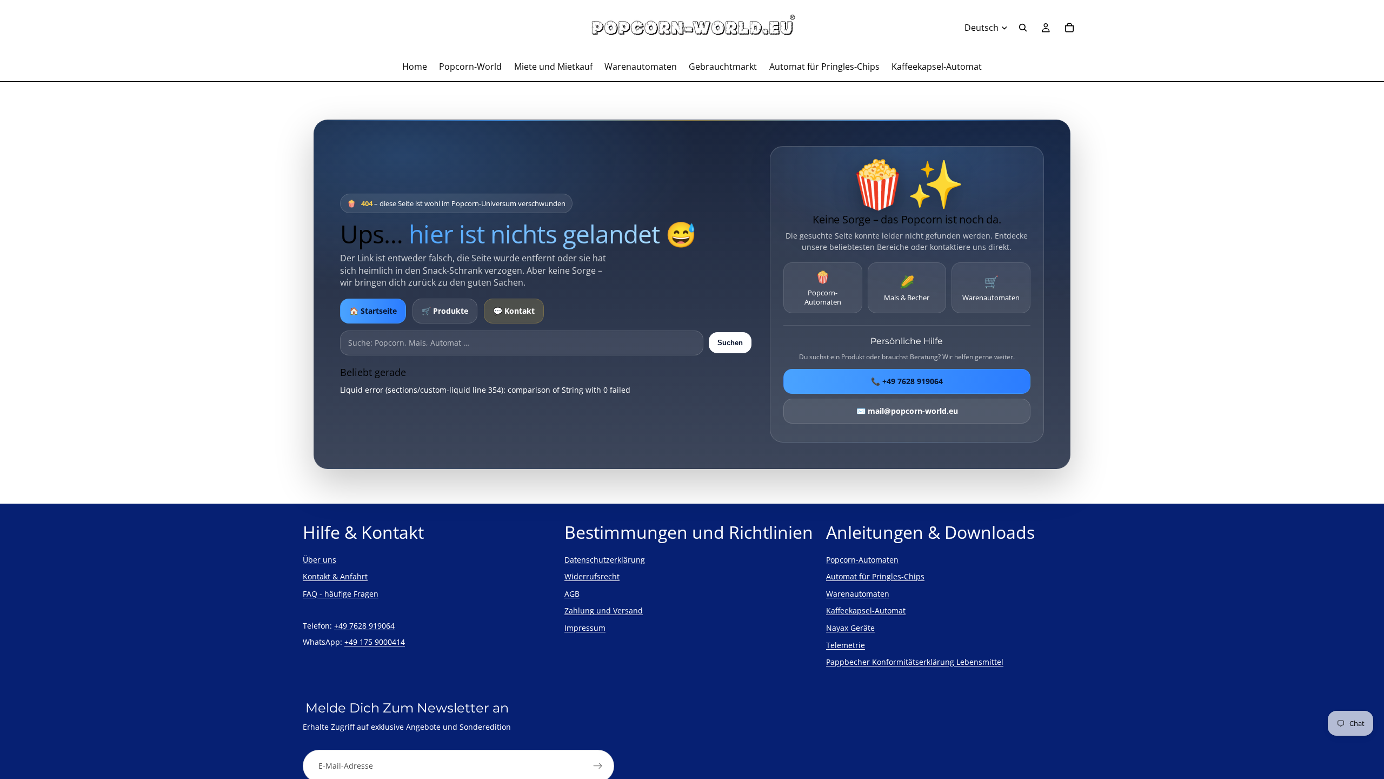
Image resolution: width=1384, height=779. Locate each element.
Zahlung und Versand (603, 610)
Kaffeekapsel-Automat (866, 610)
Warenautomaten (991, 287)
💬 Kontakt (514, 311)
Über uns (319, 559)
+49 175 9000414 (374, 642)
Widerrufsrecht (592, 576)
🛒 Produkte (445, 311)
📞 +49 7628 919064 (907, 381)
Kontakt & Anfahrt (335, 576)
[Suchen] (1023, 27)
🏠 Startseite (373, 311)
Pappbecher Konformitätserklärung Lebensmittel (914, 662)
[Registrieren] (598, 766)
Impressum (585, 628)
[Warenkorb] (1069, 27)
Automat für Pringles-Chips (875, 576)
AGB (572, 594)
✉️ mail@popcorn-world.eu (906, 411)
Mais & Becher (906, 287)
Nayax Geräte (850, 628)
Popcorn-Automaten (822, 287)
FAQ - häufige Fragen (340, 594)
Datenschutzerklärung (604, 559)
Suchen (730, 343)
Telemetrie (845, 645)
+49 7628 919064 (364, 625)
